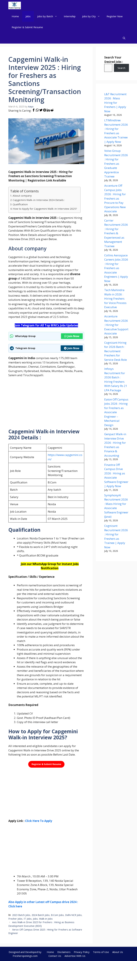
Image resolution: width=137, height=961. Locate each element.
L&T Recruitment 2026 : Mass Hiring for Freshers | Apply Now (115, 102)
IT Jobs (28, 918)
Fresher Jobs (15, 918)
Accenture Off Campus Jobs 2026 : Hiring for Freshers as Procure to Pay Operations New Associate (115, 198)
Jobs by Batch (45, 16)
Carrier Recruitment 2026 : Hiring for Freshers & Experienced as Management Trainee (116, 233)
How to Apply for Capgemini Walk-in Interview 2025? (45, 208)
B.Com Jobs (57, 915)
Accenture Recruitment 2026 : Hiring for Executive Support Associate (116, 324)
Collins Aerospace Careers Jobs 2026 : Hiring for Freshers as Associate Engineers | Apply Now (116, 268)
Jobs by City (89, 16)
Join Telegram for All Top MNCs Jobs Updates (46, 325)
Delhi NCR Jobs (73, 915)
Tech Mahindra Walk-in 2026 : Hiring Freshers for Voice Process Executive (115, 298)
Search (121, 68)
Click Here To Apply (38, 821)
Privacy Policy (82, 952)
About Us (117, 952)
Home (15, 16)
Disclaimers (64, 952)
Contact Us (54, 955)
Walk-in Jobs (46, 918)
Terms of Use (101, 952)
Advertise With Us (74, 955)
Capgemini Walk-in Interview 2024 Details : (39, 200)
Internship (70, 16)
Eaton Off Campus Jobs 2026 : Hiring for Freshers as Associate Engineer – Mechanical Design (116, 412)
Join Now (73, 336)
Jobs (28, 16)
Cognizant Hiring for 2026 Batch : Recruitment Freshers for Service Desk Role (115, 351)
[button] (124, 38)
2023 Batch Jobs (21, 915)
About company (22, 195)
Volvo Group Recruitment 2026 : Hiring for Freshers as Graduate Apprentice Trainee (116, 163)
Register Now (115, 16)
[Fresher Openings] (14, 5)
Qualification (20, 204)
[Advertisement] (46, 405)
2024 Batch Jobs (41, 915)
